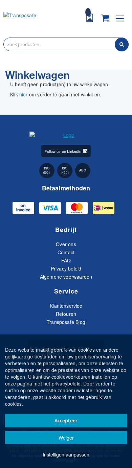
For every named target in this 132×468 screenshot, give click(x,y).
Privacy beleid (66, 268)
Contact (66, 252)
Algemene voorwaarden (66, 276)
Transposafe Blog (66, 322)
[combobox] (66, 44)
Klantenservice (66, 305)
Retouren (66, 313)
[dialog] (66, 401)
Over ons (66, 244)
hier (23, 94)
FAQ (66, 260)
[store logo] (34, 19)
